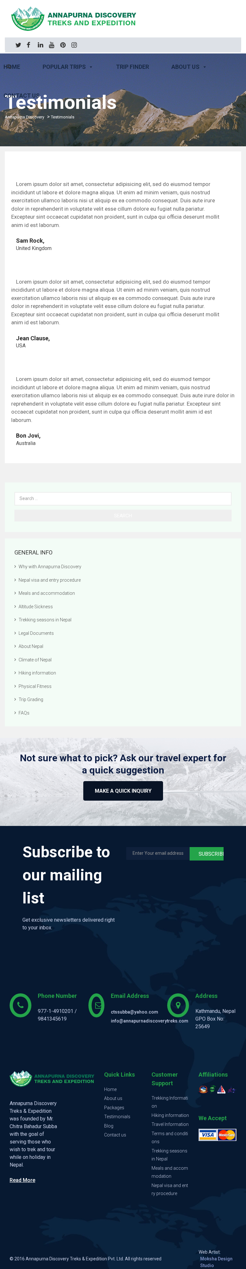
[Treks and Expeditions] (123, 18)
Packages (114, 1107)
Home (110, 1089)
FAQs (24, 712)
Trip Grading (31, 699)
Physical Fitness (35, 686)
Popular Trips (64, 66)
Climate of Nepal (35, 659)
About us (185, 66)
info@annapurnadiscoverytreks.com (149, 1020)
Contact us (115, 1134)
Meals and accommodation (47, 593)
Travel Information (170, 1124)
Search (123, 516)
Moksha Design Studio (216, 1262)
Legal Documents (36, 633)
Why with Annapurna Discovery (50, 566)
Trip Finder (132, 66)
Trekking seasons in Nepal (45, 619)
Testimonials (117, 1116)
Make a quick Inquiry (123, 791)
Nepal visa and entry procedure (50, 580)
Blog (108, 1125)
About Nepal (31, 646)
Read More (22, 1180)
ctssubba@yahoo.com (134, 1011)
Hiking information (37, 672)
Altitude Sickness (36, 606)
